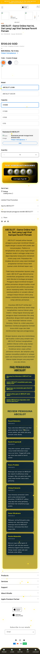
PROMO (4, 652)
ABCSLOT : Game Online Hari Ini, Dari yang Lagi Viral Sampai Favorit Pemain (20, 2)
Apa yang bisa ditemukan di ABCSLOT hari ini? (19, 376)
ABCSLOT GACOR (9, 94)
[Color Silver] (16, 63)
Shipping (10, 46)
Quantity (4, 150)
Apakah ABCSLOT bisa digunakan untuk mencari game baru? (18, 400)
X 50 (4, 123)
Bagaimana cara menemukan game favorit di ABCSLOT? (19, 388)
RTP (28, 652)
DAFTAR (20, 652)
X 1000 (5, 111)
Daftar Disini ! (27, 2)
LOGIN (12, 652)
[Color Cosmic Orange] (3, 62)
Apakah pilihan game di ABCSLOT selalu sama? (18, 394)
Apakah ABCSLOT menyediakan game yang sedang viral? (19, 382)
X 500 (5, 117)
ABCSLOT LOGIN (9, 87)
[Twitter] (5, 222)
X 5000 (5, 105)
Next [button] (38, 2)
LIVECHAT (36, 652)
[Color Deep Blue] (10, 63)
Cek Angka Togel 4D (20, 179)
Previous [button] (2, 2)
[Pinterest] (8, 222)
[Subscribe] (33, 632)
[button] (20, 200)
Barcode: (13, 34)
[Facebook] (2, 222)
